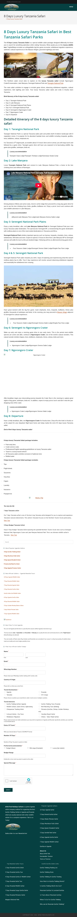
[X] (60, 2)
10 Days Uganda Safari (47, 810)
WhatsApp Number (10, 669)
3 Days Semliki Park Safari (48, 833)
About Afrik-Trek (45, 853)
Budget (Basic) (10, 748)
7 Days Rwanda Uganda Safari (11, 585)
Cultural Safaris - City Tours (15, 714)
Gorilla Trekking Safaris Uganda (16, 704)
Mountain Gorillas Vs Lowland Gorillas (52, 890)
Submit (8, 790)
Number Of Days (10, 735)
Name (6, 651)
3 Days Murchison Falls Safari (49, 823)
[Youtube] (72, 2)
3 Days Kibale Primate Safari (49, 819)
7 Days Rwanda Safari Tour (13, 881)
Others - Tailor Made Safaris (50, 717)
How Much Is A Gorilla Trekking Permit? (52, 881)
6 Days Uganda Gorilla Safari (11, 597)
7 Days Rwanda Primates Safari (15, 895)
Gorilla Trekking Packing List (48, 868)
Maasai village (62, 312)
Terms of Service (45, 859)
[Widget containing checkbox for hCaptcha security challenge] (18, 780)
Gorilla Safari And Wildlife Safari (12, 593)
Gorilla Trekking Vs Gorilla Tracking (50, 877)
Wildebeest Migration (13, 717)
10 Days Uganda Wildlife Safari (12, 577)
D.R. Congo (44, 695)
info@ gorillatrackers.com (14, 2)
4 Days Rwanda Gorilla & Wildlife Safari (18, 877)
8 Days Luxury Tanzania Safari (14, 19)
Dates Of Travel (10, 725)
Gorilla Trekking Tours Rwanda (50, 704)
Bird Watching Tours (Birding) (50, 707)
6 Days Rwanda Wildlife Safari (14, 886)
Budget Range (8, 752)
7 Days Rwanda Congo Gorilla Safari (16, 890)
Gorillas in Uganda (45, 846)
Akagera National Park (12, 899)
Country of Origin (9, 679)
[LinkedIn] (68, 2)
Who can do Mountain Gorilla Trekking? (52, 904)
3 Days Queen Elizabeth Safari (49, 828)
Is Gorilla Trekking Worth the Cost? (51, 886)
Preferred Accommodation (13, 746)
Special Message (10, 763)
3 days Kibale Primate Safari (11, 609)
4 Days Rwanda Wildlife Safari (12, 601)
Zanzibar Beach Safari (48, 714)
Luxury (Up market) (58, 748)
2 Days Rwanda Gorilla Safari (11, 589)
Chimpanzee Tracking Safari (15, 709)
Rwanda (43, 692)
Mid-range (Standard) (36, 748)
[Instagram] (66, 2)
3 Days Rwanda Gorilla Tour (14, 872)
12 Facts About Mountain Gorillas (50, 895)
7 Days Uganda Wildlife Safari (11, 613)
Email (6, 661)
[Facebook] (62, 2)
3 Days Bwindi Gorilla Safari (48, 814)
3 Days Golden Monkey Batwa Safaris (14, 605)
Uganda (9, 692)
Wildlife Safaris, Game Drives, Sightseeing (20, 707)
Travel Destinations (11, 690)
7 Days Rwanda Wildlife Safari (11, 581)
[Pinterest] (64, 2)
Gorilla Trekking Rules (47, 872)
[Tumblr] (70, 2)
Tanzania (9, 695)
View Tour (7, 520)
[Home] (4, 19)
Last (27, 657)
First (5, 657)
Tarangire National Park (55, 83)
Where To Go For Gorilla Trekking (50, 899)
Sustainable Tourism (46, 856)
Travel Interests (9, 702)
